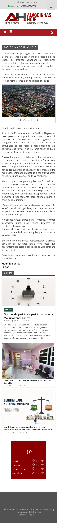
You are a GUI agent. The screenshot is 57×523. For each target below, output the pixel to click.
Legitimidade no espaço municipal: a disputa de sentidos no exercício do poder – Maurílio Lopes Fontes (28, 428)
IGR (36, 514)
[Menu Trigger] (51, 6)
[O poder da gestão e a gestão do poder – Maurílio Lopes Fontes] (28, 278)
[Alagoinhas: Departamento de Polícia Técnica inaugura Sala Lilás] (28, 343)
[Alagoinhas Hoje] (28, 11)
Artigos (8, 310)
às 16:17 (16, 385)
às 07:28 (16, 432)
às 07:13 (18, 321)
